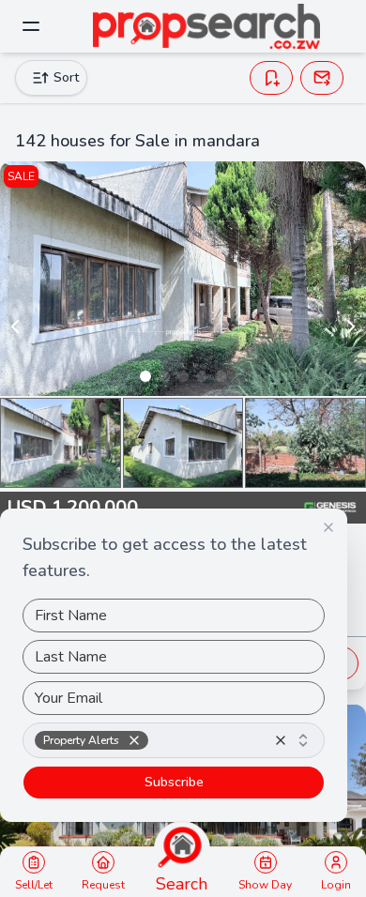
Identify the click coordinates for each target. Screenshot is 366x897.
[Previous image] (15, 326)
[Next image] (351, 326)
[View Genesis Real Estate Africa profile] (330, 508)
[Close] (328, 527)
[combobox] (174, 740)
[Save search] (271, 78)
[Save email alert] (321, 78)
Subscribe (174, 782)
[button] (134, 740)
